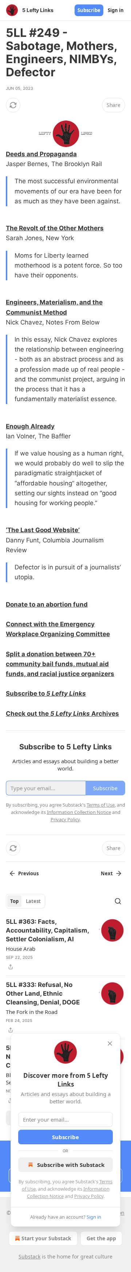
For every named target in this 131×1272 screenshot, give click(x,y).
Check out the (28, 713)
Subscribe (89, 10)
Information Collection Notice (79, 812)
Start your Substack (46, 1238)
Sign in (116, 10)
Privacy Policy (88, 1196)
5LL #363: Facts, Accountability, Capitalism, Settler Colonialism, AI (47, 930)
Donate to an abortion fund (47, 604)
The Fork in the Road (31, 1011)
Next (107, 873)
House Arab (20, 948)
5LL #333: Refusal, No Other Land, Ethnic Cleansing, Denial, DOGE (43, 993)
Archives (104, 713)
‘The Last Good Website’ (43, 530)
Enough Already (30, 426)
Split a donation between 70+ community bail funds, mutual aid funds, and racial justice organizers (60, 663)
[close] (110, 1043)
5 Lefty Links (66, 693)
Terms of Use (101, 805)
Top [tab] (14, 901)
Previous (28, 873)
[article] (65, 944)
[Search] (118, 901)
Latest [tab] (33, 901)
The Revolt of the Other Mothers (55, 228)
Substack (29, 1256)
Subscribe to (26, 693)
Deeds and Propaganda (41, 154)
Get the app (101, 1238)
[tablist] (25, 901)
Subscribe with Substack (70, 1164)
